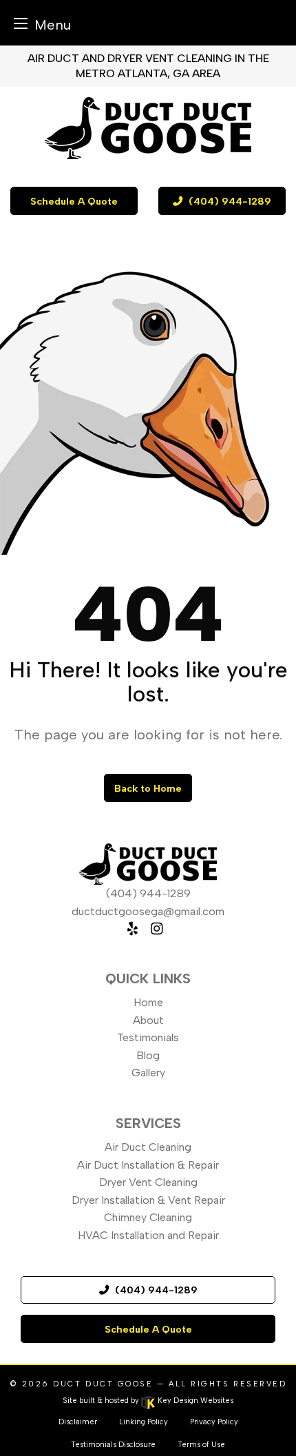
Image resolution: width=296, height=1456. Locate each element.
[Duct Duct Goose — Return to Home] (148, 128)
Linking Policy (143, 1421)
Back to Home (148, 788)
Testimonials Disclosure (113, 1444)
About (148, 1020)
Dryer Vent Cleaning (148, 1182)
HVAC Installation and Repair (148, 1235)
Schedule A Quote (74, 201)
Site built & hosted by (148, 1400)
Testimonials (148, 1037)
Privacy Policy (214, 1421)
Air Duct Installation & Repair (148, 1164)
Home (148, 1002)
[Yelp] (132, 928)
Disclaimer (78, 1421)
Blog (148, 1055)
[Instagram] (156, 928)
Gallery (148, 1072)
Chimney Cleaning (148, 1217)
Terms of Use (201, 1444)
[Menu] (21, 23)
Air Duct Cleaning (148, 1146)
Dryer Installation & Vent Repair (148, 1200)
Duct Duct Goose (103, 1384)
